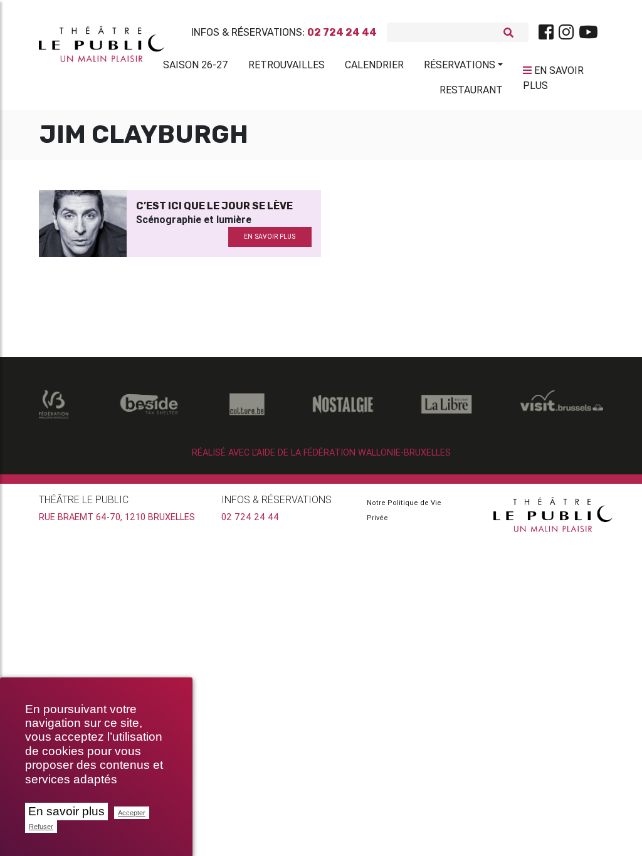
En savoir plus (66, 811)
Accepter (131, 813)
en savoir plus (269, 236)
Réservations (459, 64)
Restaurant (471, 89)
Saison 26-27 (195, 64)
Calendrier (374, 64)
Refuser (41, 826)
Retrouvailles (286, 64)
